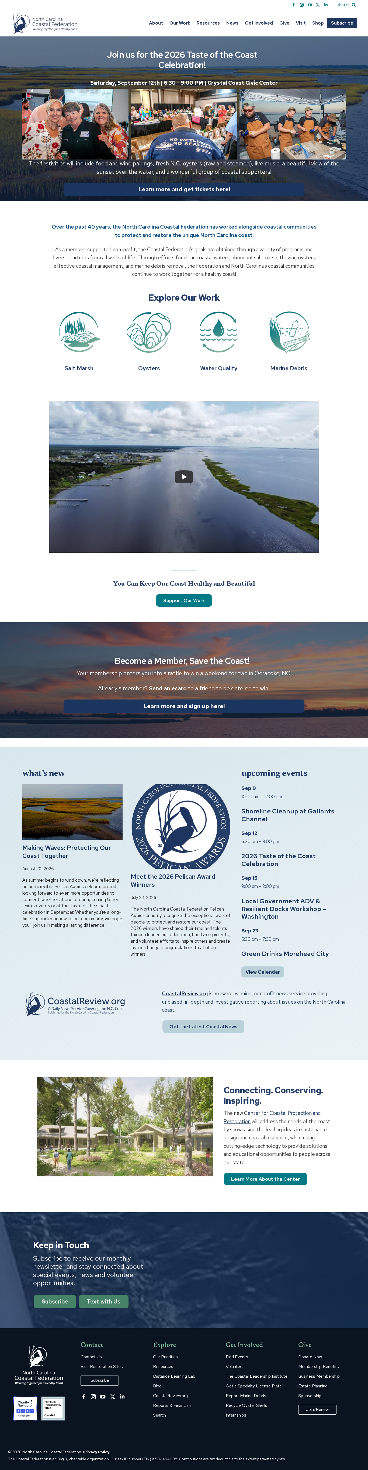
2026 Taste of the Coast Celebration (278, 860)
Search (159, 1415)
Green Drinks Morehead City (285, 953)
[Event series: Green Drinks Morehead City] (282, 939)
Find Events (237, 1357)
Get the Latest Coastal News (203, 1026)
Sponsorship (309, 1395)
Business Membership (319, 1376)
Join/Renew (317, 1409)
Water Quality (219, 368)
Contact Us (91, 1357)
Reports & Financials (172, 1405)
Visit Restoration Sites (102, 1366)
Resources (163, 1366)
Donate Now (310, 1357)
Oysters (149, 368)
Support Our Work (184, 600)
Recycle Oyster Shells (246, 1405)
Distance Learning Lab (174, 1376)
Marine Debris (288, 368)
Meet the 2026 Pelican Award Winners (173, 881)
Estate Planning (313, 1386)
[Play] (184, 476)
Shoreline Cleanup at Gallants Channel (287, 815)
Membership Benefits (318, 1366)
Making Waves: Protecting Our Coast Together (66, 852)
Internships (236, 1415)
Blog (157, 1386)
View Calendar (262, 972)
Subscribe (55, 1301)
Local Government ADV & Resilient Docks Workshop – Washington (283, 909)
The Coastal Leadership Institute (256, 1376)
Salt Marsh (79, 368)
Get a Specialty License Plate (254, 1386)
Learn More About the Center (265, 1179)
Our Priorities (165, 1357)
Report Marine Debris (246, 1395)
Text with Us (103, 1301)
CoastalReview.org (185, 993)
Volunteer (235, 1366)
